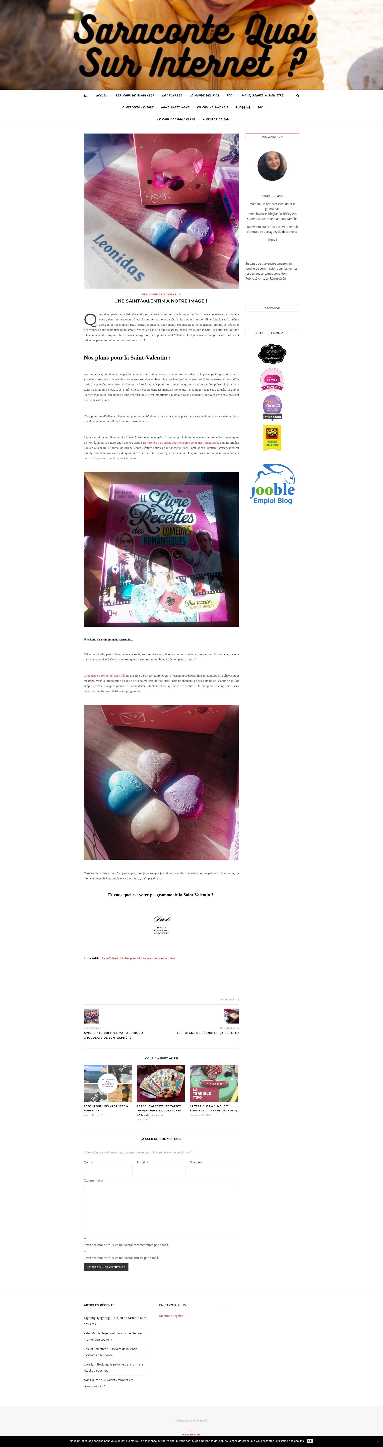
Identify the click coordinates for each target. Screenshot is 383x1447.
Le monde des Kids (204, 95)
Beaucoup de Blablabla (135, 95)
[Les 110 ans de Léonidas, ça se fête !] (231, 1016)
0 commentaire (229, 999)
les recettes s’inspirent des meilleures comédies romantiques (181, 442)
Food (230, 95)
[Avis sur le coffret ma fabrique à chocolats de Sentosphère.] (91, 1016)
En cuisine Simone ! (212, 107)
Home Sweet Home (175, 107)
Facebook (272, 308)
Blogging (243, 107)
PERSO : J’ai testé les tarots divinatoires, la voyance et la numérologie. (159, 1110)
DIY (260, 107)
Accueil (102, 95)
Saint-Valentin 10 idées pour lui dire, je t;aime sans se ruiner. (139, 958)
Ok (310, 1440)
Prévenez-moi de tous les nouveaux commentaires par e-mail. (126, 1245)
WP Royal (201, 1420)
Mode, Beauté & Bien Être (262, 95)
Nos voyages (172, 95)
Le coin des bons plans (176, 119)
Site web (196, 1162)
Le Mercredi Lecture (137, 107)
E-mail (142, 1162)
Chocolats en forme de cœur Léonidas (108, 675)
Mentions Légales (171, 1316)
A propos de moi (216, 119)
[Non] (378, 1441)
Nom (88, 1162)
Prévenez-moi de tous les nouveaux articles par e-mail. (121, 1258)
